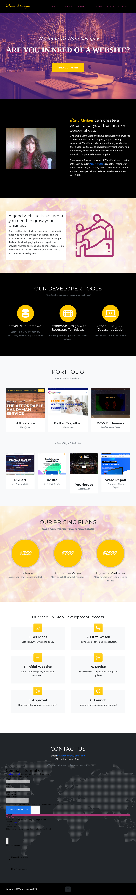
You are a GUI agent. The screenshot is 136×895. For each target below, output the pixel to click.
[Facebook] (68, 889)
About (56, 6)
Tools (69, 6)
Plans (99, 6)
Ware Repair (88, 143)
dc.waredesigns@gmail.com (71, 755)
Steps (110, 6)
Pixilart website (97, 163)
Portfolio (83, 6)
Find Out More (68, 67)
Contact (123, 6)
